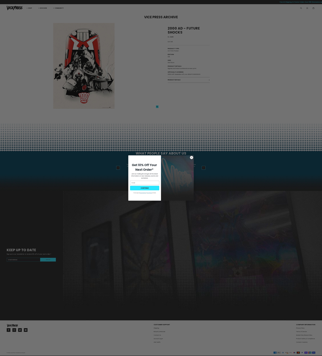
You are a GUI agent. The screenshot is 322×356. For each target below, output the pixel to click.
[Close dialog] (191, 157)
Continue (145, 188)
